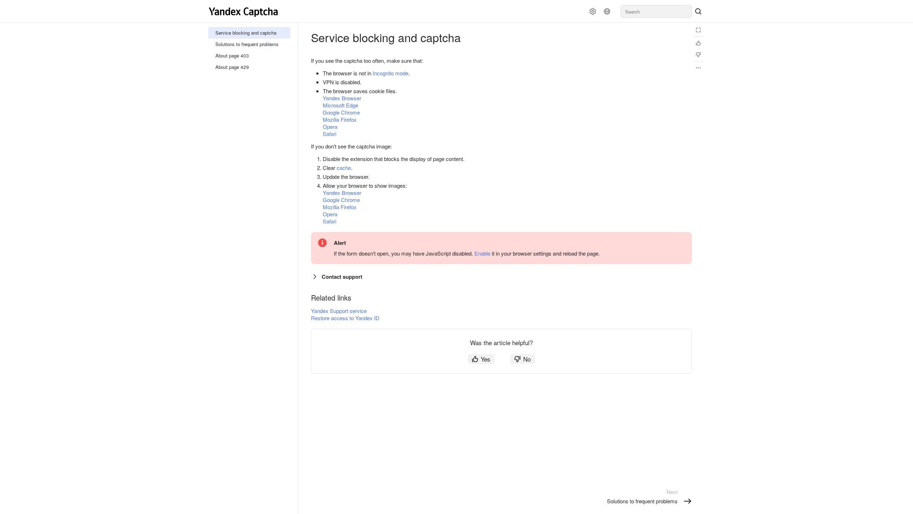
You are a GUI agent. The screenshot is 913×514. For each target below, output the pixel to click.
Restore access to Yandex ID (345, 318)
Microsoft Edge (340, 105)
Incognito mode (390, 73)
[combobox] (656, 11)
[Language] (607, 11)
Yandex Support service (339, 310)
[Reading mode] (698, 30)
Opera (330, 126)
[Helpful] (698, 43)
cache (344, 167)
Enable (482, 253)
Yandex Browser (342, 98)
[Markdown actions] (698, 68)
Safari (329, 133)
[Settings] (592, 11)
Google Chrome (341, 112)
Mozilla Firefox (340, 119)
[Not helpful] (698, 55)
